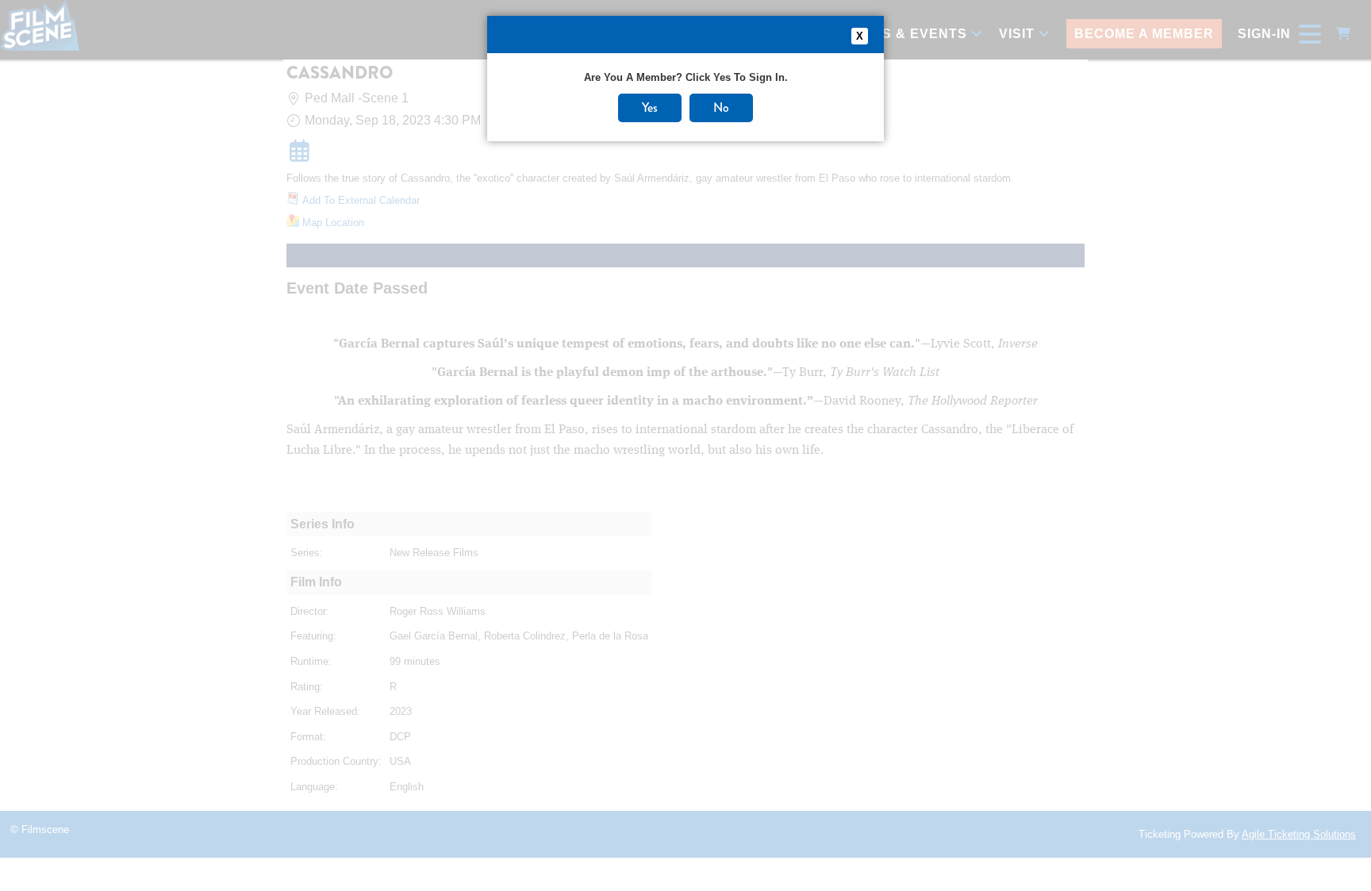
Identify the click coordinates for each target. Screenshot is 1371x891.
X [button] (859, 36)
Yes (650, 107)
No (721, 107)
